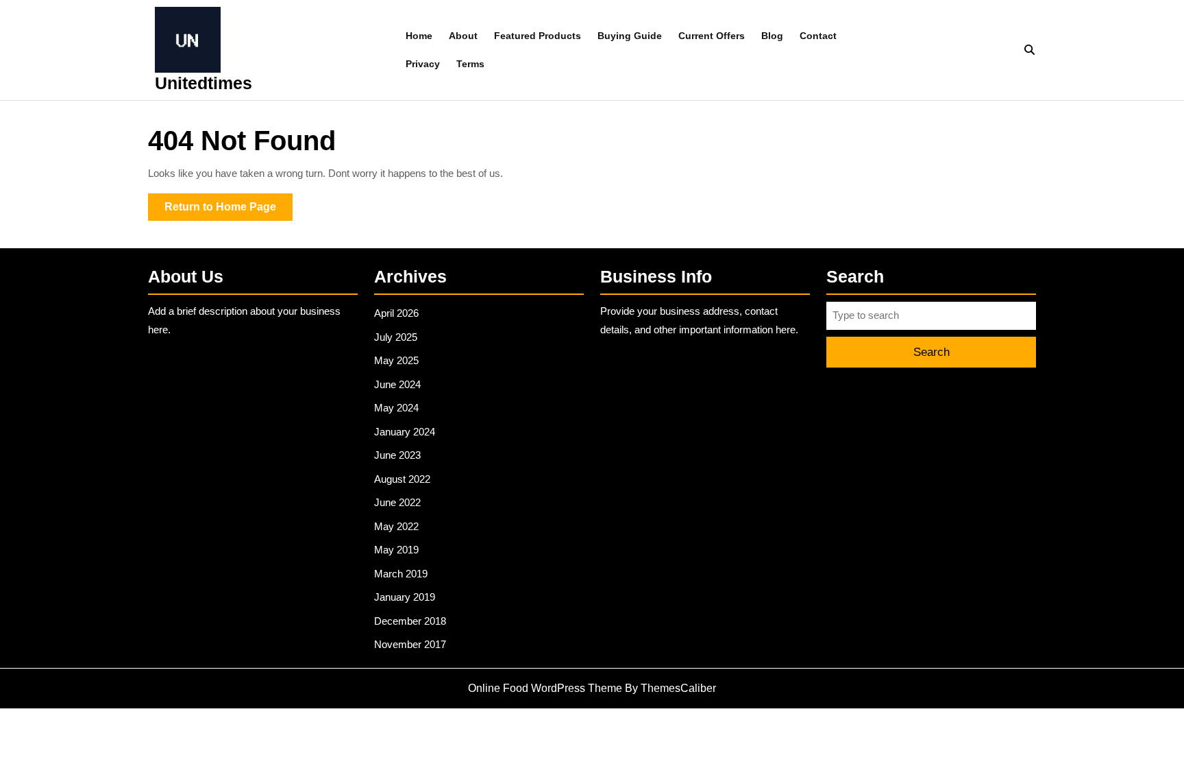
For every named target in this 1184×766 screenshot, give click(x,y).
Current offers (711, 35)
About (463, 35)
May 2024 (396, 408)
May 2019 (396, 549)
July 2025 (395, 337)
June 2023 (397, 455)
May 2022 (396, 526)
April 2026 (396, 313)
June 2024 (397, 384)
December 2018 (410, 621)
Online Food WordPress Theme (545, 688)
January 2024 (404, 432)
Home (419, 35)
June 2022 (397, 502)
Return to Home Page (228, 210)
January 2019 (404, 597)
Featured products (537, 35)
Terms (470, 63)
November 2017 (410, 644)
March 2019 (401, 573)
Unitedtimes (203, 83)
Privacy (423, 63)
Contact (818, 35)
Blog (772, 35)
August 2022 (402, 479)
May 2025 (396, 360)
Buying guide (629, 35)
